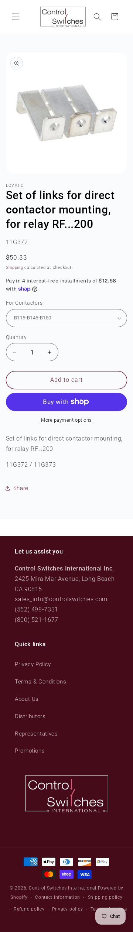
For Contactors (24, 303)
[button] (15, 16)
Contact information (57, 897)
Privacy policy (67, 909)
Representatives (36, 733)
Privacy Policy (33, 664)
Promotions (30, 750)
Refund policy (29, 909)
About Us (27, 699)
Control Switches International (62, 888)
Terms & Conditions (40, 681)
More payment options (66, 420)
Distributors (30, 716)
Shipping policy (105, 897)
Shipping (14, 267)
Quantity (16, 337)
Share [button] (20, 488)
